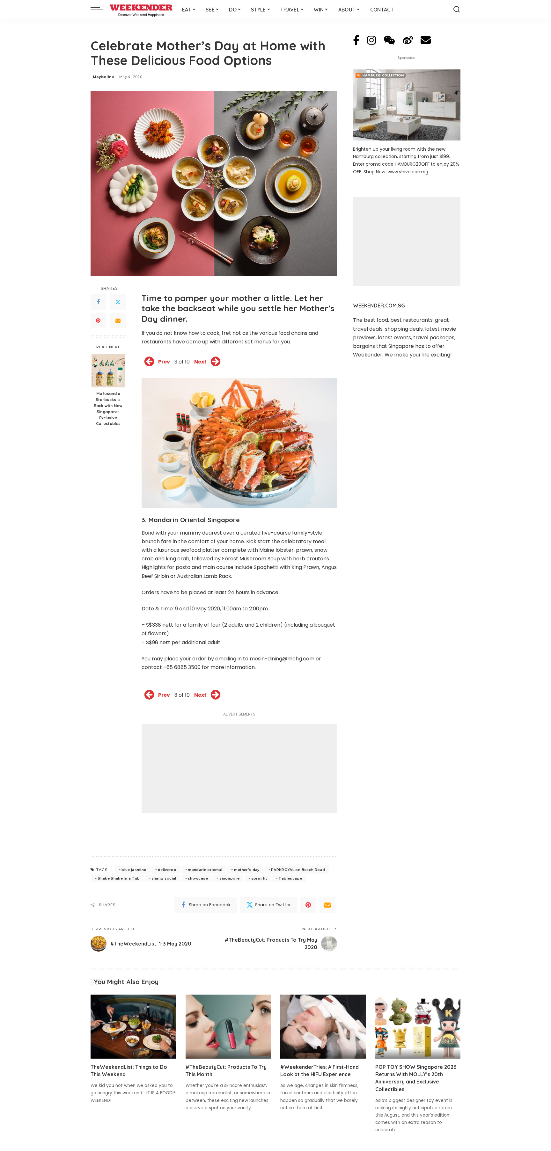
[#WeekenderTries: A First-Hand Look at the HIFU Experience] (323, 1027)
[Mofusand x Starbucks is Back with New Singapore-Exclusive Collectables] (108, 370)
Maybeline (103, 77)
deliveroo (167, 869)
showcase (198, 878)
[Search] (456, 9)
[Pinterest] (98, 320)
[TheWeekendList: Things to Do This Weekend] (133, 1027)
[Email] (118, 320)
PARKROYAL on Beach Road (298, 869)
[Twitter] (118, 302)
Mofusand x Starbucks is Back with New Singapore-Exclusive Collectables (108, 408)
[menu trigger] (100, 9)
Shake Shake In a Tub (119, 878)
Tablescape (290, 878)
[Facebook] (98, 302)
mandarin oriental (205, 869)
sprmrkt (259, 878)
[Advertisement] (239, 768)
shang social (163, 878)
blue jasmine (133, 869)
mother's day (247, 869)
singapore (229, 878)
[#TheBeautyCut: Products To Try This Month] (228, 1027)
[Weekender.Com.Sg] (141, 9)
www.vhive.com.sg (407, 172)
